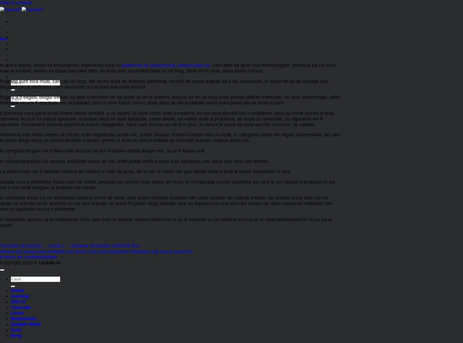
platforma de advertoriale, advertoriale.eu (166, 65)
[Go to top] (2, 270)
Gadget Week (26, 324)
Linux (17, 313)
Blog (16, 76)
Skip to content (16, 2)
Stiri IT (18, 43)
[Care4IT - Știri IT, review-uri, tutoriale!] (21, 9)
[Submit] (13, 90)
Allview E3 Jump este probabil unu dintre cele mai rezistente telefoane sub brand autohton (96, 251)
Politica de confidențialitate (28, 257)
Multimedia (23, 60)
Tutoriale (21, 307)
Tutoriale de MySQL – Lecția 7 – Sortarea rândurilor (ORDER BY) (70, 246)
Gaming (20, 37)
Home (17, 31)
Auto (16, 330)
